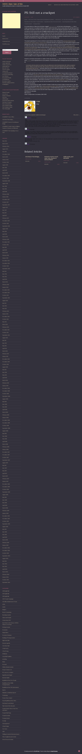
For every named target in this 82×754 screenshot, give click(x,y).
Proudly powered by (31, 751)
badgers (4, 609)
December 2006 (6, 484)
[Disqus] (52, 131)
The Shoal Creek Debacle (8, 703)
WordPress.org (5, 44)
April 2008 (4, 441)
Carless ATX (5, 71)
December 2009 (6, 388)
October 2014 (5, 266)
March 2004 (5, 571)
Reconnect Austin (6, 81)
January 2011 (5, 356)
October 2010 (5, 364)
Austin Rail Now (6, 66)
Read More (27, 161)
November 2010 (6, 361)
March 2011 (5, 351)
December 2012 (6, 316)
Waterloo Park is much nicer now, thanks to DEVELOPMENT (51, 158)
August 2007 (5, 462)
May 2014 (4, 276)
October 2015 (5, 244)
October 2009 (5, 393)
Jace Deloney (5, 76)
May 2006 (4, 502)
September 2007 (6, 460)
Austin (25, 19)
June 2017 (4, 210)
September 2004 (6, 555)
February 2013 (5, 311)
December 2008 (6, 420)
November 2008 (6, 422)
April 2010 (4, 377)
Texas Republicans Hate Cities (69, 21)
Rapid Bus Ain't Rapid (7, 675)
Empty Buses (5, 632)
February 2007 (5, 478)
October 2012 (5, 319)
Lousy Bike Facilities (6, 656)
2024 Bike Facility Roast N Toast (9, 601)
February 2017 (5, 218)
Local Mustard (5, 79)
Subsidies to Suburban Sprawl (9, 692)
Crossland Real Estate (7, 72)
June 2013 (4, 305)
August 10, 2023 (47, 162)
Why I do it (75, 115)
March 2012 (5, 324)
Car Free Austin (6, 69)
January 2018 (5, 196)
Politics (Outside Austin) (7, 667)
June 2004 (4, 563)
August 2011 (5, 337)
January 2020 (5, 159)
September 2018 (6, 180)
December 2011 (5, 329)
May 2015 (4, 247)
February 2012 (5, 327)
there (55, 26)
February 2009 (5, 414)
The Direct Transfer (7, 102)
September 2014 (6, 268)
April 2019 (4, 170)
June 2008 (4, 436)
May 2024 (4, 141)
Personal (4, 664)
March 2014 (5, 281)
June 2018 (4, 186)
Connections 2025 (6, 620)
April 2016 (4, 234)
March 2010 (5, 380)
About (49, 4)
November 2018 (6, 175)
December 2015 (5, 242)
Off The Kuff (5, 99)
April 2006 (4, 505)
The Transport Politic (7, 105)
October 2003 (5, 579)
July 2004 (4, 561)
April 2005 (4, 537)
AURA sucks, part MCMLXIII (68, 157)
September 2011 (6, 335)
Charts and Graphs (6, 617)
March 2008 (5, 444)
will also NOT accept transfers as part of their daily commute (48, 74)
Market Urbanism (6, 95)
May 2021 (4, 151)
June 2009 (4, 404)
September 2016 (6, 226)
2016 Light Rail (5, 596)
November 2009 (6, 391)
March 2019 (5, 173)
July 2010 (4, 369)
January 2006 (5, 513)
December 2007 (6, 452)
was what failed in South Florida (42, 88)
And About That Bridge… (32, 157)
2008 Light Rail (5, 591)
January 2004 (5, 577)
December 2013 (6, 289)
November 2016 (6, 220)
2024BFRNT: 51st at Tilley (8, 116)
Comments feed (6, 41)
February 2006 (5, 510)
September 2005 (6, 523)
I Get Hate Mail (5, 645)
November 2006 (6, 486)
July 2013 (4, 303)
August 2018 (5, 183)
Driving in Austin (6, 627)
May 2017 (4, 212)
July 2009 (4, 401)
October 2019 (5, 162)
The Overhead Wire (6, 103)
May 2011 (4, 345)
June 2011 (4, 343)
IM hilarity (4, 653)
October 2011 (5, 332)
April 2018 (4, 191)
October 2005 (5, 521)
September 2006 (6, 492)
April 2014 (4, 279)
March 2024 (5, 143)
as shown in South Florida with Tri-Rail (59, 79)
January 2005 (5, 545)
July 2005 (4, 529)
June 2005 (4, 531)
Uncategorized (5, 723)
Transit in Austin (28, 24)
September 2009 (6, 396)
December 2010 (6, 359)
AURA (3, 604)
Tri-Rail (4, 720)
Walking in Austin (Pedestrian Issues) (10, 734)
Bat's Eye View (5, 68)
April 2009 (4, 409)
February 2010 (5, 383)
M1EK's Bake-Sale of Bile (12, 4)
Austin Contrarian (6, 61)
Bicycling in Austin (6, 615)
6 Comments (77, 17)
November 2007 (6, 454)
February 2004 (5, 574)
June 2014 (4, 274)
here (72, 26)
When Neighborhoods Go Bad (9, 736)
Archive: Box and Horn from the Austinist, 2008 (66, 4)
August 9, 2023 (66, 160)
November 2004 (6, 550)
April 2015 (4, 250)
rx (39, 68)
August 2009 (5, 399)
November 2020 (6, 154)
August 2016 (5, 228)
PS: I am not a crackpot (67, 19)
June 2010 (4, 372)
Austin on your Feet (6, 64)
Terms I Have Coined (7, 698)
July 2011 (4, 340)
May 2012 (4, 321)
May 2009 (4, 406)
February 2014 (5, 284)
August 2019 (5, 164)
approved (51, 26)
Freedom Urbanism (6, 635)
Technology (5, 695)
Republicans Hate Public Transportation (33, 21)
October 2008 (5, 425)
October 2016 (5, 223)
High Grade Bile (6, 640)
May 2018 (4, 188)
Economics (5, 629)
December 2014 (6, 260)
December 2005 (6, 516)
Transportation (36, 24)
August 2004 (5, 558)
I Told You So (58, 19)
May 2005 (4, 534)
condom (29, 60)
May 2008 (4, 438)
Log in (3, 36)
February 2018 (5, 194)
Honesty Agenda (6, 643)
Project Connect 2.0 (7, 669)
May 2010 (4, 375)
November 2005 (6, 518)
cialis (57, 58)
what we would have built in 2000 (50, 86)
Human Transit (5, 92)
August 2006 (5, 494)
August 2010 (5, 367)
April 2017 (4, 215)
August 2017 (5, 207)
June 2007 (4, 468)
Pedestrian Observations (8, 100)
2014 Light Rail (5, 593)
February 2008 (5, 446)
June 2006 (4, 500)
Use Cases (4, 728)
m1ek (32, 17)
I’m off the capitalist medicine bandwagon (36, 115)
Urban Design (5, 726)
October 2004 (5, 553)
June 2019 (4, 167)
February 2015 (5, 255)
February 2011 (5, 353)
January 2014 (5, 287)
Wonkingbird (5, 84)
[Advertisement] (11, 20)
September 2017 (6, 204)
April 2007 (4, 473)
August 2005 (5, 526)
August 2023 (5, 149)
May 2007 (4, 470)
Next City (4, 97)
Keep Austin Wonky (6, 77)
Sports (4, 690)
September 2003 (6, 582)
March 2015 (5, 252)
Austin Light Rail (6, 63)
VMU (3, 731)
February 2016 (5, 239)
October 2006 (5, 489)
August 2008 (5, 430)
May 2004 (4, 566)
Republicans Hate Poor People (9, 680)
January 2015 (5, 258)
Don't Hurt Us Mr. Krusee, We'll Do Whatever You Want (41, 19)
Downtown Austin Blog (7, 74)
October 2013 (5, 295)
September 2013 (6, 297)
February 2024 (5, 146)
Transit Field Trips (6, 712)
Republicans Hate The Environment (52, 21)
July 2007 (4, 465)
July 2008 (4, 433)
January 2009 (5, 417)
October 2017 (5, 202)
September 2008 (6, 428)
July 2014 (4, 271)
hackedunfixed (27, 98)
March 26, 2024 (28, 159)
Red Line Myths (5, 677)
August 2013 (5, 300)
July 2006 (4, 497)
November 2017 (6, 199)
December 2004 (6, 547)
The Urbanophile (6, 108)
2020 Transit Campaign (7, 599)
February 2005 (5, 542)
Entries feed (5, 38)
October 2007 (5, 457)
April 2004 (4, 569)
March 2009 (5, 412)
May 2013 (4, 308)
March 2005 (5, 539)
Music (3, 661)
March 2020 (5, 156)
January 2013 (5, 313)
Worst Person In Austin (7, 739)
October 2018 (5, 178)
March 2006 (5, 508)
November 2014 (6, 263)
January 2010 (5, 385)
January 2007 (5, 481)
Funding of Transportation (8, 637)
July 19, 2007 (26, 17)
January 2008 (5, 449)
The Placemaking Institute (8, 82)
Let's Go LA (5, 94)
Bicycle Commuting (6, 612)
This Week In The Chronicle (8, 706)
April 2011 (4, 348)
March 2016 (5, 236)
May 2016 (4, 231)
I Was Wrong (5, 651)
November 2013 (6, 292)
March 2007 (5, 476)
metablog (4, 659)
